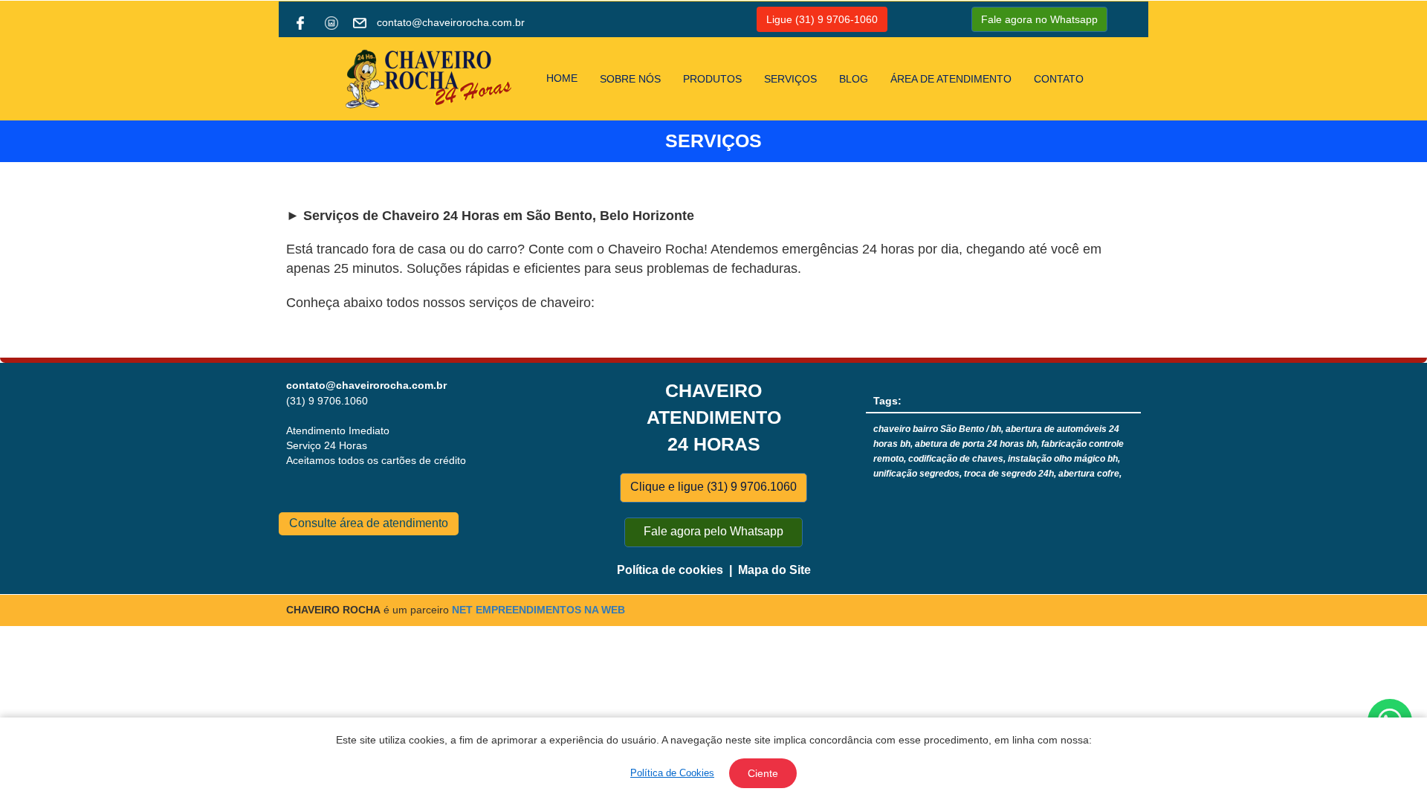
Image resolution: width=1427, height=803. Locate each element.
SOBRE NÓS (630, 79)
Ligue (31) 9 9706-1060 (822, 19)
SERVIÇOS (790, 79)
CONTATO (1059, 79)
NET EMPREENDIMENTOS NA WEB (538, 610)
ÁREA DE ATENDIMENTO (951, 79)
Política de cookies (670, 570)
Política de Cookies (672, 772)
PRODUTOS (712, 79)
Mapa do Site (774, 570)
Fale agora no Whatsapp (1039, 19)
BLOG (853, 79)
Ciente (763, 773)
